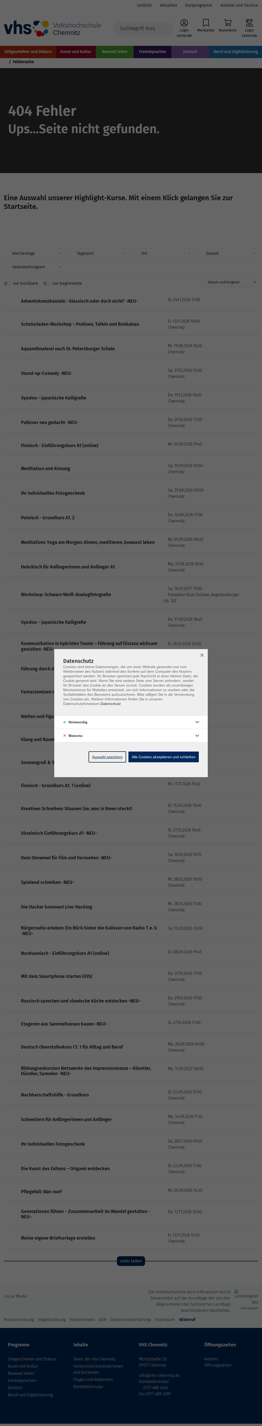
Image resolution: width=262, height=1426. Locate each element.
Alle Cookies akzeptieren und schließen (163, 757)
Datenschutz (111, 704)
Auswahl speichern (107, 757)
